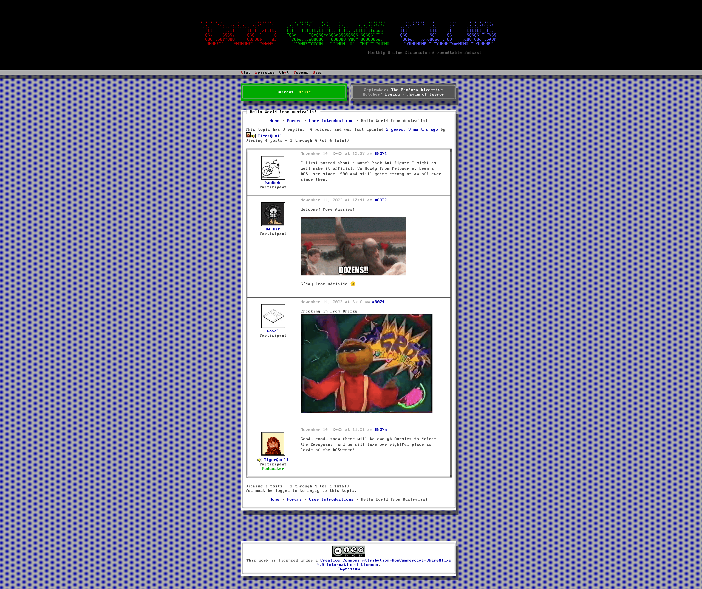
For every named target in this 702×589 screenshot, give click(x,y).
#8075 (381, 430)
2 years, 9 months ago (412, 129)
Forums (294, 121)
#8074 (378, 302)
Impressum (349, 569)
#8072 (381, 200)
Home (275, 121)
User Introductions (331, 121)
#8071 (381, 154)
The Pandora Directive (417, 90)
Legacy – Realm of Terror (415, 94)
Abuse (305, 92)
